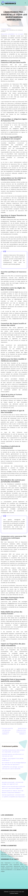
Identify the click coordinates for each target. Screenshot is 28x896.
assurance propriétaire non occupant (13, 34)
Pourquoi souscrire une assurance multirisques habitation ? (7, 731)
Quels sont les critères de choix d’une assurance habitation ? (21, 731)
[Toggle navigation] (25, 3)
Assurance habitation (7, 28)
